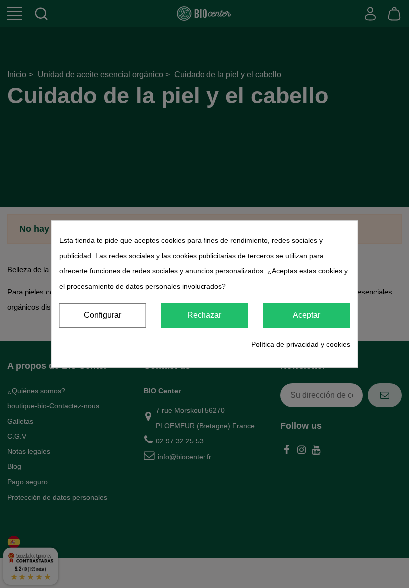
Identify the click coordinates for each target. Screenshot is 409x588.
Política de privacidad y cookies (300, 344)
